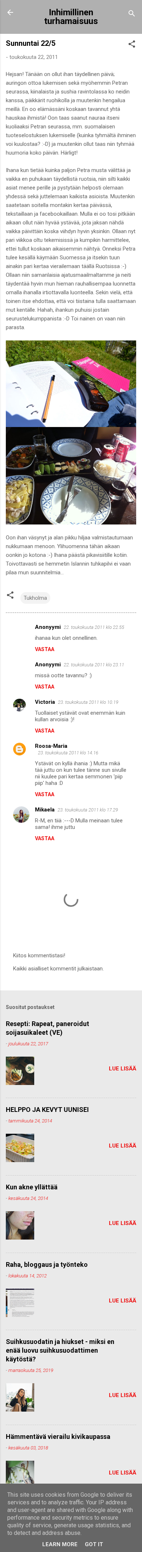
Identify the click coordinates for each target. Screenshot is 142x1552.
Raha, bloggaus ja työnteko (47, 1264)
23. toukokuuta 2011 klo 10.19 (88, 702)
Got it (94, 1544)
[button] (131, 45)
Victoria (45, 702)
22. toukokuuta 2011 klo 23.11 (94, 664)
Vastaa (44, 649)
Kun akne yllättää (32, 1187)
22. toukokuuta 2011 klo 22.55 (94, 627)
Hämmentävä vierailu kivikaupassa (58, 1436)
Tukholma (35, 598)
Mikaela (45, 809)
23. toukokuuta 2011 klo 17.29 (88, 810)
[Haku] (131, 15)
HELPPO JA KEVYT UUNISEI (47, 1109)
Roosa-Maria (51, 746)
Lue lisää (122, 1068)
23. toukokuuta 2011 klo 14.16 (68, 752)
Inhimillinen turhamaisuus (71, 16)
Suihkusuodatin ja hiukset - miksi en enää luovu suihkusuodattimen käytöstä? (60, 1350)
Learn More (60, 1544)
